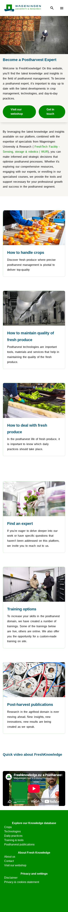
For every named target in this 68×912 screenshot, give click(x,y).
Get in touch (50, 111)
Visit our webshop (17, 111)
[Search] (52, 8)
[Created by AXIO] (34, 898)
